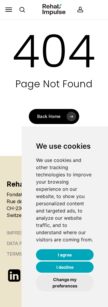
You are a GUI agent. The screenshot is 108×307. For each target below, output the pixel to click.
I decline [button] (65, 267)
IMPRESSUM (20, 233)
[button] (8, 10)
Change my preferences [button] (64, 282)
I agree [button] (65, 254)
